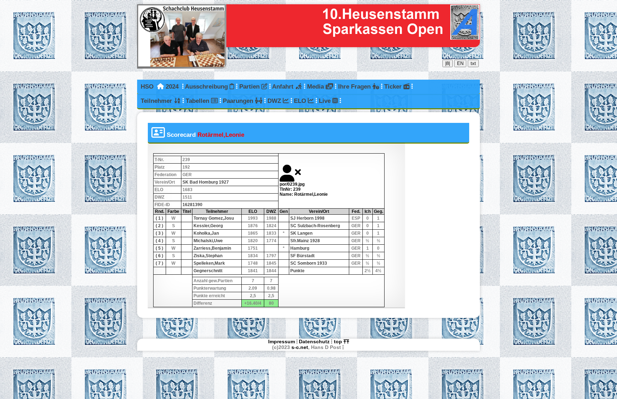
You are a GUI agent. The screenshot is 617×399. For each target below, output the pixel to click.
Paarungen (239, 101)
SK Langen (301, 233)
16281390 (192, 204)
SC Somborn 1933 (308, 263)
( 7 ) (159, 263)
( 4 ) (159, 240)
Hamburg (299, 248)
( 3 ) (159, 233)
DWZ (275, 101)
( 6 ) (159, 255)
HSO (147, 86)
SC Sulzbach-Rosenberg (315, 225)
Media (316, 86)
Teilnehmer (157, 101)
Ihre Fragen (355, 86)
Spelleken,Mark (209, 263)
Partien (250, 86)
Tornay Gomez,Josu (214, 218)
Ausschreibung (207, 86)
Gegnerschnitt (208, 270)
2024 (172, 86)
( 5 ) (159, 248)
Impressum (281, 341)
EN (460, 63)
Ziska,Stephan (208, 255)
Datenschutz (314, 341)
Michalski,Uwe (208, 240)
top (338, 341)
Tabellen (198, 101)
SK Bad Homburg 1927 (205, 182)
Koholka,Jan (206, 233)
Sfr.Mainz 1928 (305, 240)
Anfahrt (283, 86)
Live (325, 101)
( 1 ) (159, 218)
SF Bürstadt (302, 255)
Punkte (297, 270)
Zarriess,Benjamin (212, 248)
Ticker (393, 86)
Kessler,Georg (208, 225)
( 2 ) (159, 225)
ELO (301, 101)
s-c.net (299, 347)
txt (473, 63)
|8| (447, 63)
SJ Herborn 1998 (307, 218)
